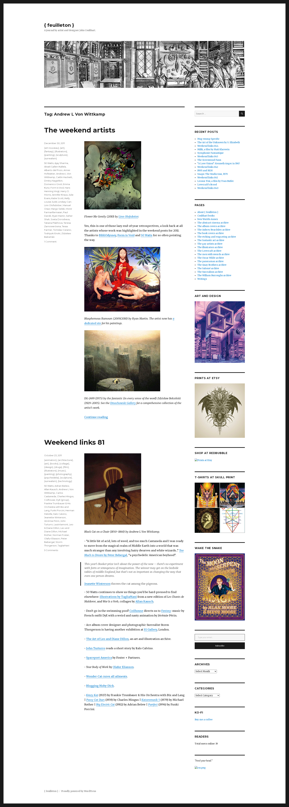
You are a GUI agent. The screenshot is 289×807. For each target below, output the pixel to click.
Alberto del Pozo (53, 170)
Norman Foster (61, 535)
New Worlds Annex (207, 219)
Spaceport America (99, 657)
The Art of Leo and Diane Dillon (107, 639)
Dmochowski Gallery (123, 403)
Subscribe (219, 646)
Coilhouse (136, 610)
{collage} (64, 463)
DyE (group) (62, 500)
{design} (48, 467)
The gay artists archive (209, 243)
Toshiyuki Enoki (52, 233)
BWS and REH (205, 170)
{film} (66, 467)
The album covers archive (211, 226)
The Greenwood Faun (209, 160)
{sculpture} (62, 155)
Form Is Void (57, 187)
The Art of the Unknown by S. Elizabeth (218, 142)
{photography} (64, 474)
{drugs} (58, 467)
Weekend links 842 (207, 167)
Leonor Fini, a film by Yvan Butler (215, 181)
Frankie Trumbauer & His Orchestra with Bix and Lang (57, 507)
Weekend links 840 (207, 188)
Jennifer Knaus (60, 194)
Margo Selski (58, 208)
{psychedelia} (51, 477)
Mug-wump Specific (208, 139)
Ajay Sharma (61, 163)
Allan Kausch (144, 601)
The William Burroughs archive (214, 275)
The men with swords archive (213, 254)
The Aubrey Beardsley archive (213, 229)
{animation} (50, 460)
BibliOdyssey (107, 235)
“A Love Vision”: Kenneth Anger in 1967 (218, 163)
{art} (62, 148)
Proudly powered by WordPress (78, 791)
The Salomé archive (208, 268)
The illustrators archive (210, 247)
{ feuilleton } (59, 25)
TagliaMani (63, 545)
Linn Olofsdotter (128, 216)
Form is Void (125, 235)
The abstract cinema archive (213, 222)
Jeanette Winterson (97, 583)
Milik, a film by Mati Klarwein (213, 149)
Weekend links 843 (207, 156)
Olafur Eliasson (123, 667)
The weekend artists (79, 130)
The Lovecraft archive (209, 250)
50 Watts (146, 235)
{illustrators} (61, 151)
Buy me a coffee (204, 719)
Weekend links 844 (207, 146)
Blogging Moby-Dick (100, 685)
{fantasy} (49, 151)
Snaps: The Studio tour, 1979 (212, 174)
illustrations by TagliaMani (118, 596)
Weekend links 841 (207, 177)
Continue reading (96, 417)
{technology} (65, 481)
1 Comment (50, 241)
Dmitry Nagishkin (53, 180)
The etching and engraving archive (216, 236)
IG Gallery (150, 629)
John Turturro (95, 648)
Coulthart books (206, 215)
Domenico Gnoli (53, 184)
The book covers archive (210, 233)
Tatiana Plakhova (53, 222)
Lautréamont (61, 524)
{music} (62, 470)
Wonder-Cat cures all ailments (106, 676)
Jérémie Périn (51, 521)
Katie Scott (57, 198)
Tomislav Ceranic (62, 230)
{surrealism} (50, 158)
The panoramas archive (210, 261)
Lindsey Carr (64, 201)
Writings (202, 279)
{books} (54, 463)
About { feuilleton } (207, 212)
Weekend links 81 (74, 442)
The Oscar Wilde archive (210, 257)
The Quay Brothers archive (211, 264)
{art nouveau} (51, 148)
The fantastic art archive (210, 240)
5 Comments (51, 550)
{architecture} (65, 460)
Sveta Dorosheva (60, 219)
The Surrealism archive (210, 272)
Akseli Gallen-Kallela (55, 166)
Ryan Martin (58, 215)
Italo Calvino (60, 514)
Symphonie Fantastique (210, 153)
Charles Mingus (65, 496)
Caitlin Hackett (64, 177)
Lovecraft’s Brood (207, 184)
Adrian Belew (62, 485)
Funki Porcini (57, 510)
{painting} (49, 155)
